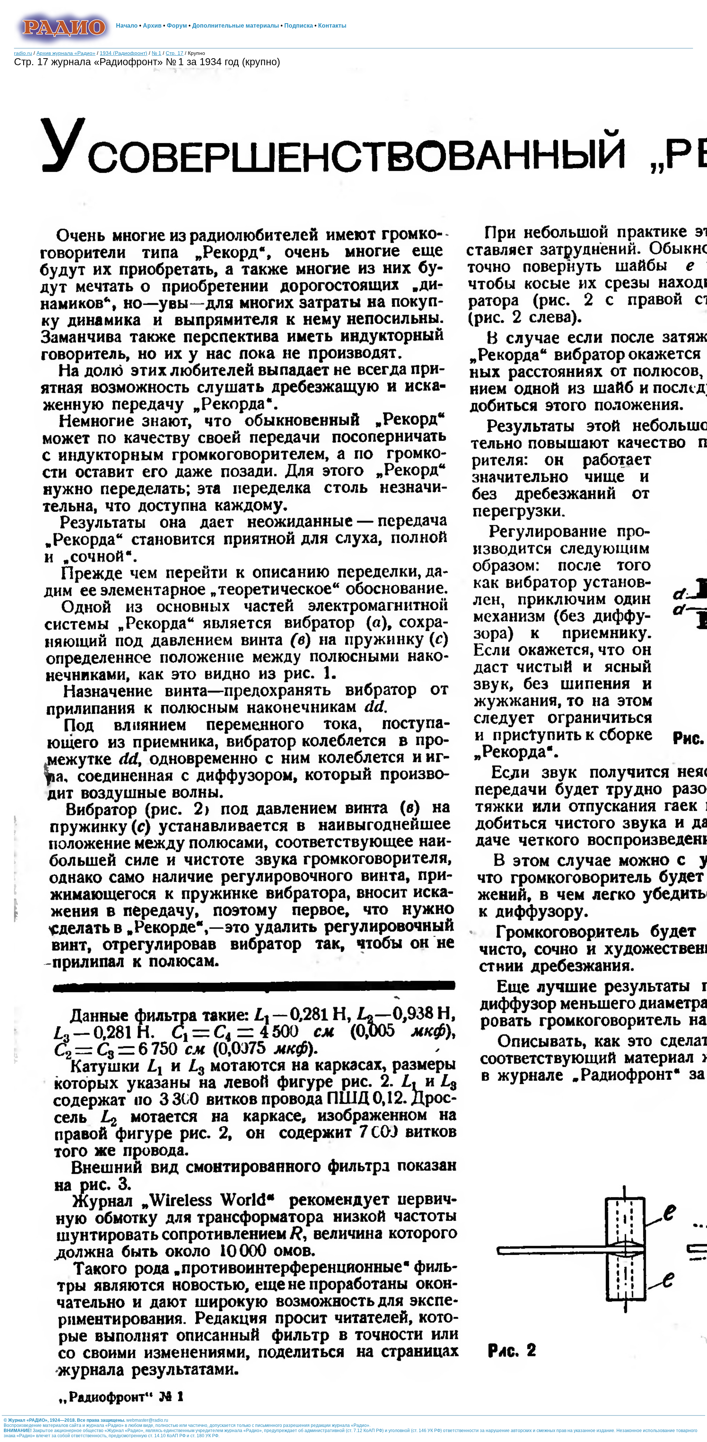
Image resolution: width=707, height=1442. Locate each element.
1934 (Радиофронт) (123, 53)
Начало (127, 25)
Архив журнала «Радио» (65, 53)
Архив (152, 25)
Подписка (298, 25)
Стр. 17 (174, 53)
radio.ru (23, 53)
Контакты (332, 25)
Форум (177, 25)
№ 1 (156, 53)
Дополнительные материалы (235, 25)
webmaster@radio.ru (147, 1420)
